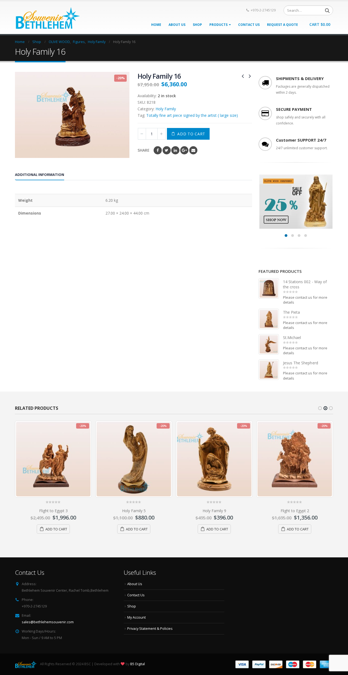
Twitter (167, 150)
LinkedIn (175, 150)
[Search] (327, 10)
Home (156, 24)
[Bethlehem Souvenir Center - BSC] (47, 17)
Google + (184, 150)
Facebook (158, 150)
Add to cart (191, 133)
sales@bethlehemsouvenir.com (48, 622)
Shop (197, 24)
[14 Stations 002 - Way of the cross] (269, 288)
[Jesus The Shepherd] (269, 369)
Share (144, 150)
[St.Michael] (269, 344)
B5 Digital (137, 664)
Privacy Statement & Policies (150, 628)
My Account (136, 617)
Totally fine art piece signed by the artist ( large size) (192, 115)
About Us (177, 24)
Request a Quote (282, 24)
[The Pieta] (269, 319)
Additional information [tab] (39, 174)
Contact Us (249, 24)
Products (218, 24)
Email (193, 150)
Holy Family (166, 108)
